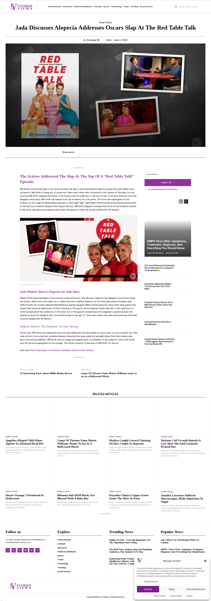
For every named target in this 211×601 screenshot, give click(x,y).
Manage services (151, 581)
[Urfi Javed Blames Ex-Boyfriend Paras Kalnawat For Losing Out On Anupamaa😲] (184, 268)
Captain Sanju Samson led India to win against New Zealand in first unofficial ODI (159, 341)
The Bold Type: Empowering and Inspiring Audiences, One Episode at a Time (130, 550)
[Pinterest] (37, 550)
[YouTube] (25, 550)
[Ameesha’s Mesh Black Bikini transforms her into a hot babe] (184, 286)
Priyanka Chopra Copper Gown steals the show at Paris (128, 497)
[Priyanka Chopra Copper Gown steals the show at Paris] (131, 472)
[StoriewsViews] (21, 7)
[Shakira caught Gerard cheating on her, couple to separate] (131, 417)
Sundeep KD (93, 40)
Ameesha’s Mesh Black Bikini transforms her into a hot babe (158, 286)
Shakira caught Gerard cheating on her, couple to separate (129, 442)
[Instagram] (13, 550)
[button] (205, 561)
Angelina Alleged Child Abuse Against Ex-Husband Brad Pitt (24, 442)
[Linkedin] (31, 550)
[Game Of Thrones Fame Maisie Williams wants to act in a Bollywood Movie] (79, 417)
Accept (148, 589)
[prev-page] (181, 201)
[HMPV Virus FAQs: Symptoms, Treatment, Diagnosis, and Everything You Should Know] (168, 226)
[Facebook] (8, 550)
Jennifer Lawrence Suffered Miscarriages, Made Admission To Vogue (182, 498)
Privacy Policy (160, 596)
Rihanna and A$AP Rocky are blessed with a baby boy (76, 497)
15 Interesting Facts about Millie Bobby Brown (46, 373)
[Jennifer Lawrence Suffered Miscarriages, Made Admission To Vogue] (183, 472)
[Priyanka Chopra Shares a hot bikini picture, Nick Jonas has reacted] (184, 305)
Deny (172, 589)
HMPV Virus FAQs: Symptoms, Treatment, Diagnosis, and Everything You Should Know (167, 244)
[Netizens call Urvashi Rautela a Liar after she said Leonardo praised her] (183, 417)
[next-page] (186, 201)
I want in (166, 182)
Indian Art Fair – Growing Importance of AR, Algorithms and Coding (129, 541)
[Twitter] (19, 550)
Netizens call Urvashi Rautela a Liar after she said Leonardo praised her (181, 443)
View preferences (195, 589)
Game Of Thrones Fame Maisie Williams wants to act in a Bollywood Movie (109, 375)
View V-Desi (105, 22)
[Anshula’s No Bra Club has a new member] (184, 323)
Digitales (105, 597)
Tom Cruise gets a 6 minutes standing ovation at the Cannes (62, 350)
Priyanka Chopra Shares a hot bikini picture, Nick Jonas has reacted (159, 304)
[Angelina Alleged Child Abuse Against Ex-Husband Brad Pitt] (28, 417)
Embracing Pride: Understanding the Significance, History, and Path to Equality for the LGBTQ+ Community (130, 561)
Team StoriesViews (155, 253)
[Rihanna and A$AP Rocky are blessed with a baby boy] (79, 472)
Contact (189, 596)
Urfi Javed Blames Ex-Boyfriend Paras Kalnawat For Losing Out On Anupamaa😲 (160, 267)
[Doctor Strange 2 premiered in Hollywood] (28, 472)
